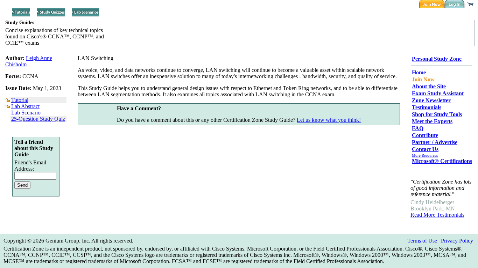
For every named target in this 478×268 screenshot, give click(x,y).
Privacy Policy (457, 241)
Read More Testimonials (437, 215)
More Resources (425, 155)
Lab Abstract (25, 106)
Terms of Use (422, 241)
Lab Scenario (26, 113)
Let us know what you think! (329, 120)
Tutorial (19, 100)
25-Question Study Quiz (38, 119)
